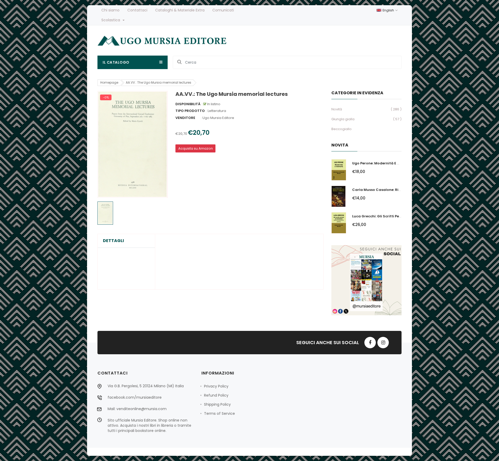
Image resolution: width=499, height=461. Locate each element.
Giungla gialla (342, 119)
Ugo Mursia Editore (218, 117)
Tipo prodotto (190, 110)
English (389, 10)
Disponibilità (187, 104)
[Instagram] (383, 342)
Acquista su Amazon (195, 148)
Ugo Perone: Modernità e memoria (382, 163)
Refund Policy (216, 395)
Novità (336, 109)
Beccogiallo (341, 128)
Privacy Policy (216, 386)
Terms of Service (219, 413)
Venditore (185, 117)
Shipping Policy (217, 404)
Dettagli (113, 241)
